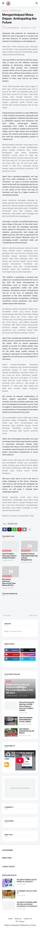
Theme (33, 925)
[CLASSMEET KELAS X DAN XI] (8, 894)
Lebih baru (7, 615)
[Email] (24, 529)
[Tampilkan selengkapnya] (29, 529)
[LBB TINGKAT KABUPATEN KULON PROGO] (11, 732)
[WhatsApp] (14, 529)
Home (10, 919)
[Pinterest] (19, 529)
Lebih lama (33, 615)
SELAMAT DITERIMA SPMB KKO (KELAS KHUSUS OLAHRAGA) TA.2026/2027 (27, 904)
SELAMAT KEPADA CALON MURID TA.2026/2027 (26, 880)
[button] (3, 3)
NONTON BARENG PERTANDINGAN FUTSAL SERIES (26, 720)
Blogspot (15, 925)
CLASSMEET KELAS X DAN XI (27, 892)
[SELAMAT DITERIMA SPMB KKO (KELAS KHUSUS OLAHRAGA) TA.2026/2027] (8, 905)
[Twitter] (9, 529)
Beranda (5, 11)
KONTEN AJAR (15, 11)
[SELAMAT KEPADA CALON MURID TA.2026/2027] (8, 883)
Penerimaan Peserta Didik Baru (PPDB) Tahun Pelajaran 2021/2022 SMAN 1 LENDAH (26, 706)
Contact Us (28, 919)
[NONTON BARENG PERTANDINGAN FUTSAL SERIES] (11, 721)
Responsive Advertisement (20, 788)
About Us (18, 919)
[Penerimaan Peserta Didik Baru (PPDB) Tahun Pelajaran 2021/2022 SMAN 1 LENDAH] (11, 705)
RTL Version (20, 921)
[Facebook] (4, 529)
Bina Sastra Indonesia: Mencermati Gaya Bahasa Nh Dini (9, 582)
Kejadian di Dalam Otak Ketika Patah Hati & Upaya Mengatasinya (29, 557)
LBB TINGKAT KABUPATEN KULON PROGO (26, 731)
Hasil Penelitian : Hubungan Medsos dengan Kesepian (9, 556)
